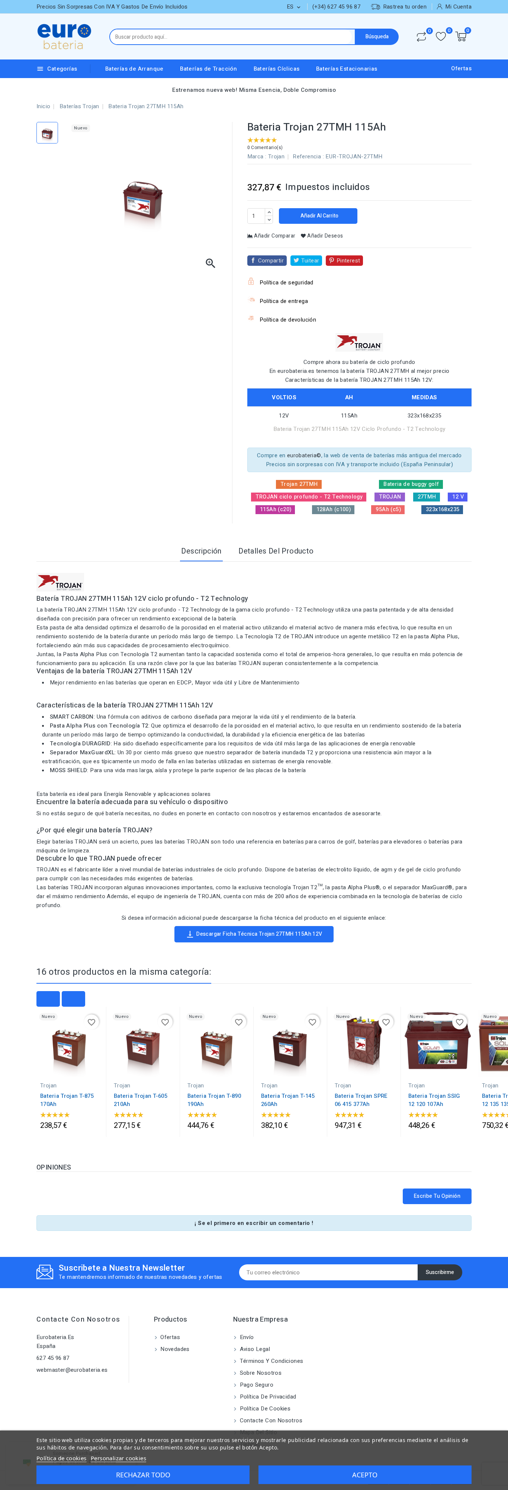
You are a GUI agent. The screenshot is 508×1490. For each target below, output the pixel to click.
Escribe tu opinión (437, 1196)
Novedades (174, 1349)
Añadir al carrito (318, 216)
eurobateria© (304, 455)
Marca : (257, 156)
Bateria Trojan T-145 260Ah (288, 1100)
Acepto (364, 1474)
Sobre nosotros (260, 1373)
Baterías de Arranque (134, 69)
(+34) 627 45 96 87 (336, 7)
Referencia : (308, 156)
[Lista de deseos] (441, 37)
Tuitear (310, 261)
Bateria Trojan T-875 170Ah (67, 1100)
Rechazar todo (143, 1474)
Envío (246, 1337)
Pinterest (348, 261)
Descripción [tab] (201, 551)
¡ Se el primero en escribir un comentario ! (253, 1223)
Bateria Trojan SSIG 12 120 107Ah (434, 1100)
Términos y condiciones (270, 1361)
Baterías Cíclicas (277, 69)
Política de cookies (264, 1408)
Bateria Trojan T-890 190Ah (214, 1100)
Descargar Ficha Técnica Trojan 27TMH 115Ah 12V (254, 934)
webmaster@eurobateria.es (72, 1370)
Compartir (271, 261)
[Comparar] (421, 37)
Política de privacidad (267, 1397)
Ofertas (461, 68)
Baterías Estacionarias (346, 69)
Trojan (276, 156)
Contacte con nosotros (78, 1320)
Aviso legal (254, 1349)
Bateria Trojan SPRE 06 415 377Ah (361, 1100)
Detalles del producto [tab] (276, 551)
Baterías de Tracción (208, 69)
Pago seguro (255, 1385)
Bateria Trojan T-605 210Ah (140, 1100)
